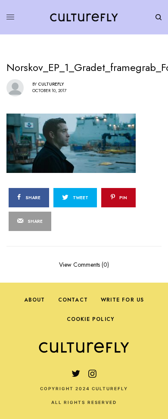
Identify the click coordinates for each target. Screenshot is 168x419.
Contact (73, 300)
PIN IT (88, 143)
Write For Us (122, 300)
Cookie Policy (91, 319)
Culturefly (51, 84)
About (34, 300)
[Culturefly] (84, 17)
